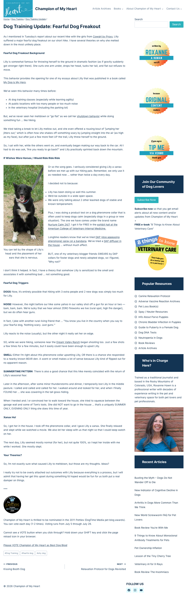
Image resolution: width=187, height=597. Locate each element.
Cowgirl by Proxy (102, 36)
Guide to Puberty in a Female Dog (158, 327)
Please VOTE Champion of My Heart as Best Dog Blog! (35, 545)
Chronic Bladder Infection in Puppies (159, 322)
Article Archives (101, 8)
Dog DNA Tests (147, 332)
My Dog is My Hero (15, 82)
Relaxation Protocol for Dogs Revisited (103, 567)
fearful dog (27, 553)
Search (139, 19)
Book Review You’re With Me (151, 527)
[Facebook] (128, 590)
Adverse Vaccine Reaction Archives (159, 301)
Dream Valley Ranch (68, 342)
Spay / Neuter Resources (153, 311)
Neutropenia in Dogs (150, 337)
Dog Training (11, 553)
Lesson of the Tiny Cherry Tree (153, 556)
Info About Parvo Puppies (153, 317)
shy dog (41, 553)
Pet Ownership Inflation (148, 548)
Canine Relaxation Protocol (154, 296)
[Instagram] (135, 590)
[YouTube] (141, 590)
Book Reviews (146, 343)
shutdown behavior (88, 116)
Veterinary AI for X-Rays (149, 564)
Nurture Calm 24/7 (59, 224)
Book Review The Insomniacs (152, 572)
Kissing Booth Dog (14, 567)
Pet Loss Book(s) (148, 306)
